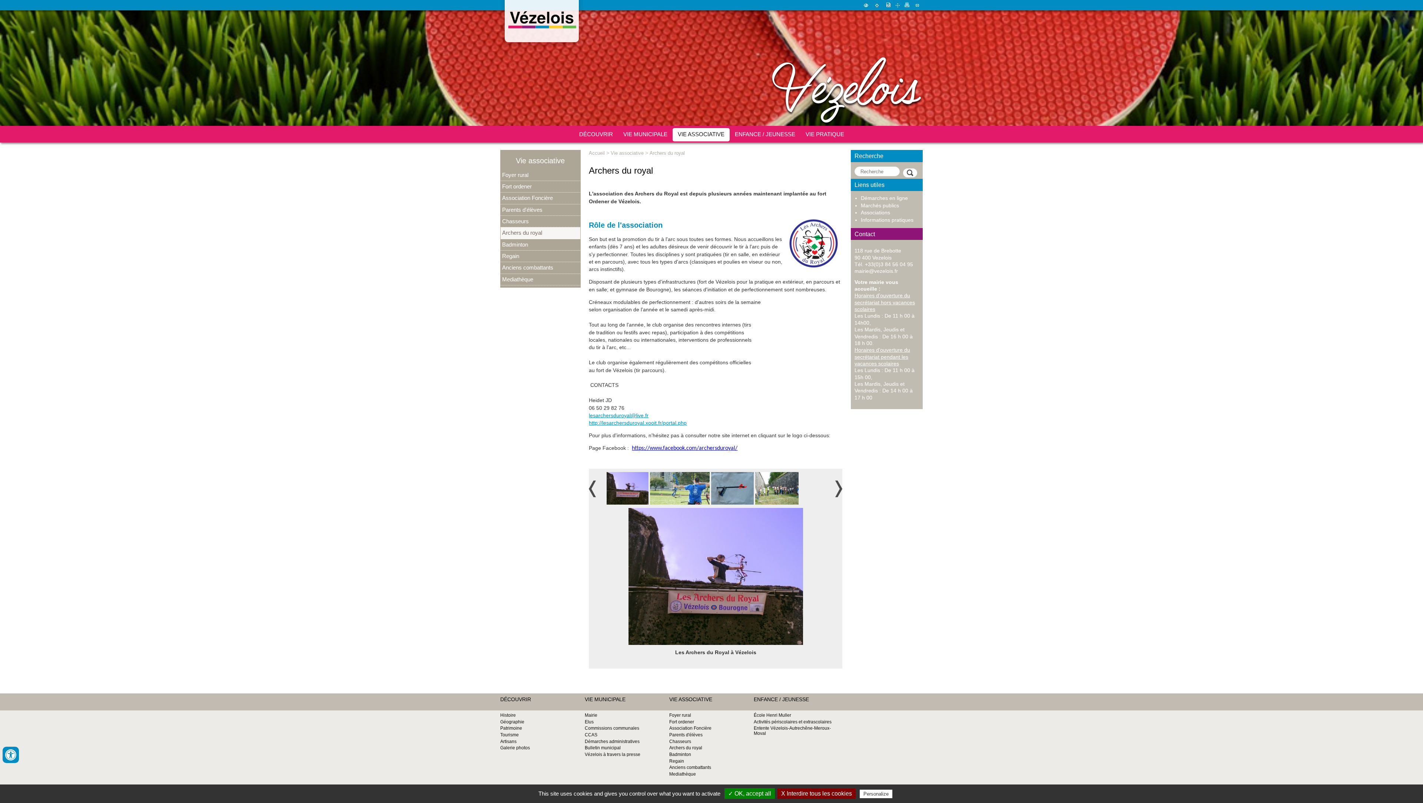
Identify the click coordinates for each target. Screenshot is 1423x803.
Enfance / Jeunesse (765, 134)
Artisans (508, 741)
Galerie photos (515, 747)
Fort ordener (517, 186)
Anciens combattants (527, 267)
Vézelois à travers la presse (612, 754)
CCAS (591, 734)
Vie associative (701, 134)
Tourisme (509, 734)
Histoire (508, 715)
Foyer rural (515, 175)
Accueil (877, 5)
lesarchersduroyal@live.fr (619, 415)
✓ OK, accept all (749, 793)
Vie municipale (645, 134)
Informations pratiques (887, 220)
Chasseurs (515, 221)
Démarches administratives (612, 741)
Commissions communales (612, 728)
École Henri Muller (772, 715)
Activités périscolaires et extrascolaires (793, 722)
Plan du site (897, 5)
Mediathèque (517, 279)
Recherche (869, 156)
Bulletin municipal (603, 747)
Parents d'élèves (522, 210)
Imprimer (907, 5)
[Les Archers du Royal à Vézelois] (628, 488)
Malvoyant (866, 5)
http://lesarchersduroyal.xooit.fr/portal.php (638, 423)
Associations (875, 212)
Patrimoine (511, 728)
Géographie (512, 722)
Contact (917, 5)
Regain (510, 256)
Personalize (876, 794)
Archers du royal (522, 233)
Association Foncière (527, 198)
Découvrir (596, 134)
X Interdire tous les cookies (816, 793)
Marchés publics (880, 205)
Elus (589, 722)
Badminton (515, 244)
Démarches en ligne (884, 198)
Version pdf (888, 5)
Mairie (591, 715)
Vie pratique (825, 134)
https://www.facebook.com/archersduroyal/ (684, 448)
